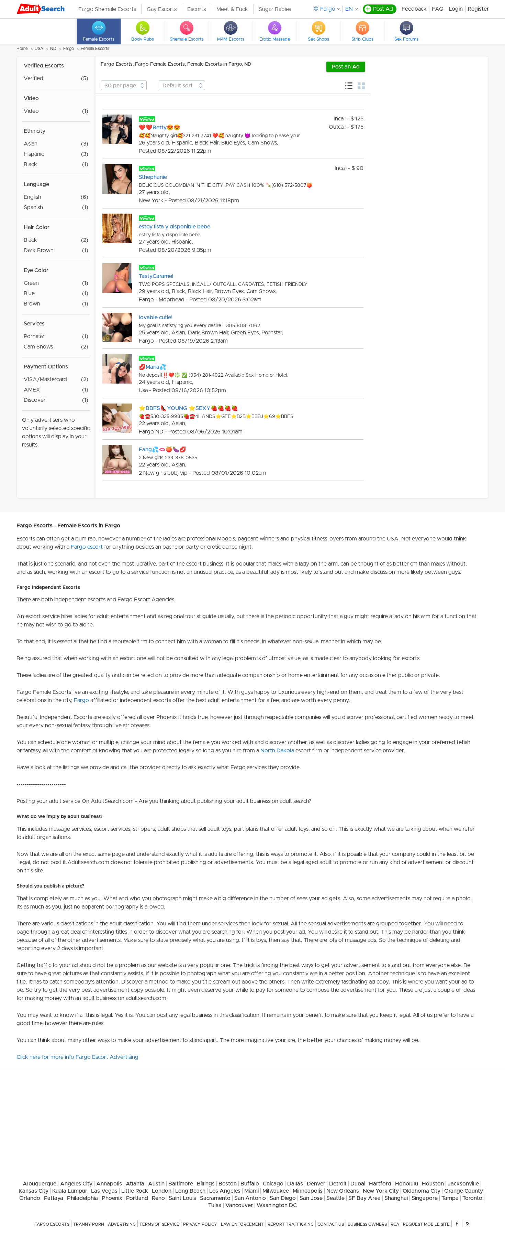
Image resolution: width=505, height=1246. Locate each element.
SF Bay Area (364, 1198)
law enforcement (242, 1224)
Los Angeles (224, 1191)
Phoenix (112, 1198)
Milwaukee (275, 1191)
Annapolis (109, 1183)
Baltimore (180, 1183)
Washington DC (277, 1205)
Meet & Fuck (232, 9)
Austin (156, 1183)
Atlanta (135, 1183)
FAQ (438, 9)
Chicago (273, 1183)
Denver (316, 1183)
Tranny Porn (88, 1224)
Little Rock (134, 1191)
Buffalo (249, 1183)
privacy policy (200, 1224)
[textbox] (123, 85)
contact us (330, 1224)
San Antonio (250, 1198)
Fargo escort (87, 547)
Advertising (122, 1224)
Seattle (335, 1198)
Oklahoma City (421, 1191)
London (161, 1191)
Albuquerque (39, 1183)
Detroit (338, 1183)
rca (395, 1224)
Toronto (472, 1198)
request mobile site (426, 1224)
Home (22, 48)
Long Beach (190, 1191)
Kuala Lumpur (69, 1191)
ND (53, 48)
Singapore (425, 1198)
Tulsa (215, 1205)
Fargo (68, 48)
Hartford (380, 1183)
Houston (433, 1183)
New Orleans (342, 1191)
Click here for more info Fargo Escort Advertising (77, 1057)
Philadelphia (82, 1198)
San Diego (283, 1198)
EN (349, 9)
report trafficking (291, 1224)
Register (478, 9)
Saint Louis (182, 1198)
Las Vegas (104, 1191)
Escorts (196, 9)
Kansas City (33, 1191)
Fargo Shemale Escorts (107, 9)
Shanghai (396, 1198)
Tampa (450, 1198)
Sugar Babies (275, 9)
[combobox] (124, 85)
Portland (137, 1198)
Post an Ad (346, 66)
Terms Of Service (159, 1224)
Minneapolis (308, 1191)
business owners (367, 1224)
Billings (206, 1183)
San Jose (311, 1198)
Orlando (29, 1198)
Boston (227, 1183)
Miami (251, 1191)
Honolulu (406, 1183)
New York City (381, 1191)
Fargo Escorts (51, 1224)
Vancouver (239, 1205)
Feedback (414, 9)
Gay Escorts (162, 9)
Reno (158, 1198)
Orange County (463, 1191)
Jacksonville (463, 1183)
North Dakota (277, 750)
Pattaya (53, 1198)
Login (456, 9)
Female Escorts (95, 48)
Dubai (357, 1183)
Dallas (295, 1183)
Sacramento (215, 1198)
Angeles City (76, 1183)
